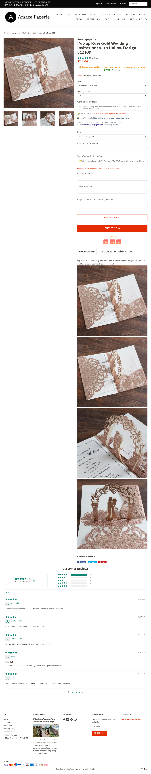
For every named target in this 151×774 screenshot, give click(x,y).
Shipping (119, 19)
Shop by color (109, 14)
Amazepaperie (75, 769)
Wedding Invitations (80, 14)
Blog (79, 19)
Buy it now (112, 228)
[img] (11, 599)
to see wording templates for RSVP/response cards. (99, 168)
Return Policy (138, 19)
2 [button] (72, 692)
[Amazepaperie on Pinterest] (71, 720)
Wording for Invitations (88, 101)
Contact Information (11, 735)
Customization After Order (116, 252)
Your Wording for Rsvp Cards (90, 156)
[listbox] (112, 136)
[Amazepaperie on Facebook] (67, 720)
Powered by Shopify (88, 769)
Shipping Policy (9, 729)
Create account (110, 4)
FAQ (107, 19)
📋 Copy (118, 70)
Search (6, 719)
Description (87, 251)
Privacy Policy (9, 722)
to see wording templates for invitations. (111, 114)
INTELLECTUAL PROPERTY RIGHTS (16, 738)
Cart (124, 4)
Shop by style (135, 14)
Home (59, 14)
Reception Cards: (84, 173)
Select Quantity (83, 91)
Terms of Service (9, 732)
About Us (93, 19)
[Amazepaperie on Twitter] (64, 720)
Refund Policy (8, 725)
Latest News (39, 714)
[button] (83, 58)
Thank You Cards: (85, 186)
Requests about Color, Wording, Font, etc (95, 199)
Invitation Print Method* (88, 143)
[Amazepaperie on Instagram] (75, 720)
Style (79, 81)
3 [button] (76, 692)
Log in (97, 4)
